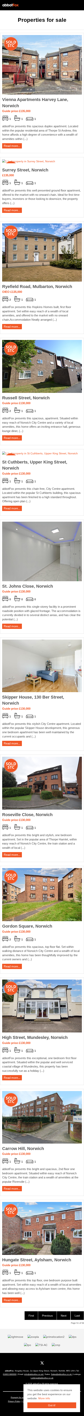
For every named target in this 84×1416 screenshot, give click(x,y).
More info (44, 1398)
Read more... (12, 145)
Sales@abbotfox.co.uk (61, 1374)
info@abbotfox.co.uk (34, 1374)
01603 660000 (9, 1374)
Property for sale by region (23, 1397)
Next (63, 1315)
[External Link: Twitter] (42, 1362)
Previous (47, 1315)
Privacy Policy (14, 1401)
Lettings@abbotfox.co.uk (42, 1378)
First (31, 1315)
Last (77, 1315)
